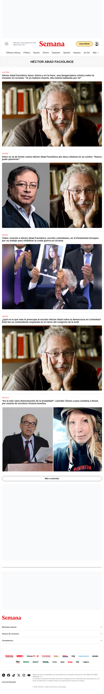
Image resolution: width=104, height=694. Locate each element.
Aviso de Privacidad (11, 682)
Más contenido (52, 478)
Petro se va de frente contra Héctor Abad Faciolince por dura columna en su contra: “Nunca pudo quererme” (52, 158)
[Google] (3, 675)
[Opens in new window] (8, 675)
